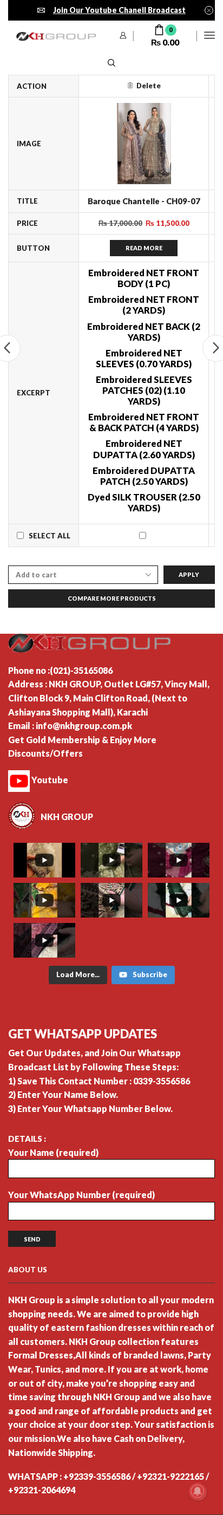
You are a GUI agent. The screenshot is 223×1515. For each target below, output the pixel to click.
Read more (144, 247)
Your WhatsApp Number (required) (81, 1194)
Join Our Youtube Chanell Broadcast (119, 10)
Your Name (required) (53, 1152)
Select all (49, 535)
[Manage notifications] (197, 1491)
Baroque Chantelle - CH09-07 (144, 201)
